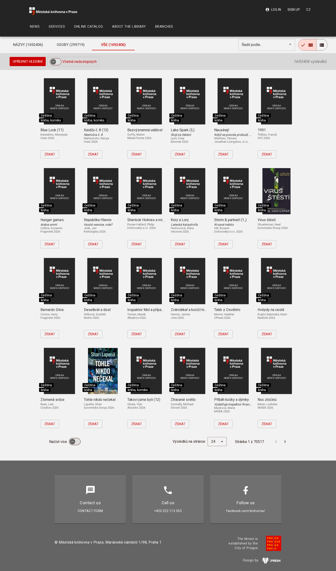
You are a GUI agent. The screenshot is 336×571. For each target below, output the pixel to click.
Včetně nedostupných (79, 61)
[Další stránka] (285, 441)
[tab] (28, 44)
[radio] (307, 44)
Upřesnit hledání (28, 61)
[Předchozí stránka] (275, 441)
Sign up (294, 9)
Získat (49, 154)
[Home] (53, 11)
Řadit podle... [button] (252, 45)
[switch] (55, 61)
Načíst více (58, 442)
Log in (273, 10)
